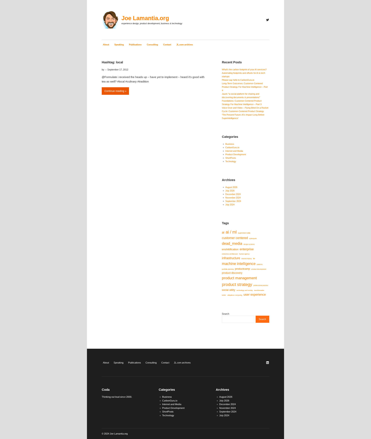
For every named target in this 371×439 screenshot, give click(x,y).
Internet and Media (234, 151)
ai (223, 232)
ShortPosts (230, 158)
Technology (230, 161)
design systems (249, 244)
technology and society (245, 290)
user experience (254, 294)
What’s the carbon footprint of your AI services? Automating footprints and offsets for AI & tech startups (244, 73)
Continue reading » (115, 91)
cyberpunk (253, 238)
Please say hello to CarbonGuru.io (238, 80)
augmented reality (244, 233)
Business (229, 144)
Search (225, 314)
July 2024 (229, 204)
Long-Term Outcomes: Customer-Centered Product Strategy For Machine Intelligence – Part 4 (245, 87)
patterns (260, 264)
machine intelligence (238, 263)
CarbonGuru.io (232, 147)
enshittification (230, 249)
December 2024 (233, 194)
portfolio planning (228, 269)
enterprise (247, 249)
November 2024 (233, 197)
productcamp (242, 268)
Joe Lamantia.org (145, 18)
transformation (259, 290)
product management (239, 278)
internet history (246, 258)
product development (258, 269)
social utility (228, 290)
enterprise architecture (230, 254)
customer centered (235, 238)
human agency (244, 254)
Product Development (235, 154)
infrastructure (231, 258)
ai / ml (231, 232)
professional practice (260, 285)
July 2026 (229, 190)
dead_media (232, 243)
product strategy (237, 284)
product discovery (232, 272)
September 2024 (233, 201)
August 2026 (231, 187)
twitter (224, 295)
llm (254, 258)
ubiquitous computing (234, 295)
